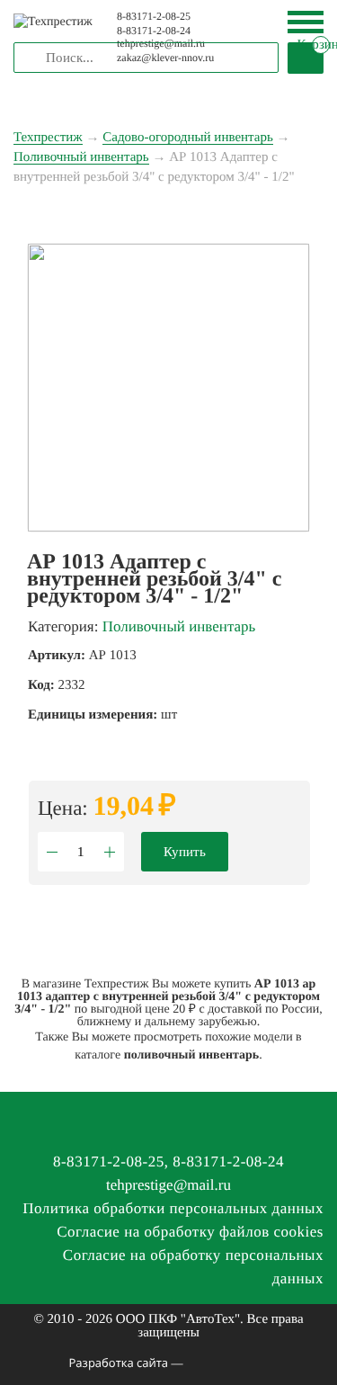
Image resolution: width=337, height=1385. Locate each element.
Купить (185, 851)
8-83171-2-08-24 (154, 30)
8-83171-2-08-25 (154, 16)
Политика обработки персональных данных (173, 1208)
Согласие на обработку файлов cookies (190, 1231)
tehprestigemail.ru (168, 1184)
